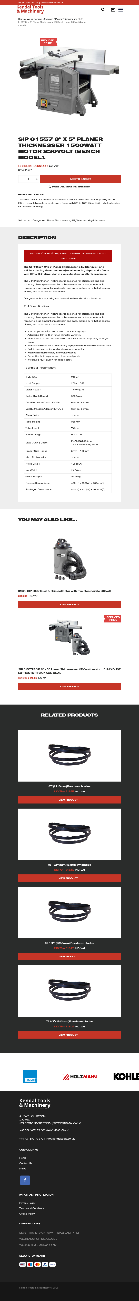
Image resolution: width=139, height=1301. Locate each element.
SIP (73, 220)
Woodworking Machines (40, 19)
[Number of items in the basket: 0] (113, 9)
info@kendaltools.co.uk (52, 2)
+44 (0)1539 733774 (29, 2)
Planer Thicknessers (66, 19)
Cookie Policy (27, 1213)
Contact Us (25, 1163)
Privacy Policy (27, 1202)
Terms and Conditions (31, 1208)
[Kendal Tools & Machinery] (30, 9)
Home (21, 19)
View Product (69, 604)
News (22, 1168)
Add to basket (80, 179)
